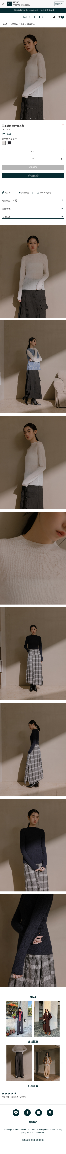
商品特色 (6, 208)
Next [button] (62, 1063)
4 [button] (30, 118)
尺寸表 (7, 193)
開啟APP (59, 4)
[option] (33, 73)
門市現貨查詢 (33, 175)
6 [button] (39, 118)
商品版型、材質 (9, 200)
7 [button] (44, 118)
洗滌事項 (6, 217)
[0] (59, 17)
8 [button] (49, 118)
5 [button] (35, 118)
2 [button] (21, 118)
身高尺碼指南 (45, 193)
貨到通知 (33, 167)
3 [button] (26, 118)
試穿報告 (25, 193)
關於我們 (33, 1122)
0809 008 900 (37, 1140)
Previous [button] (4, 1063)
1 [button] (16, 118)
